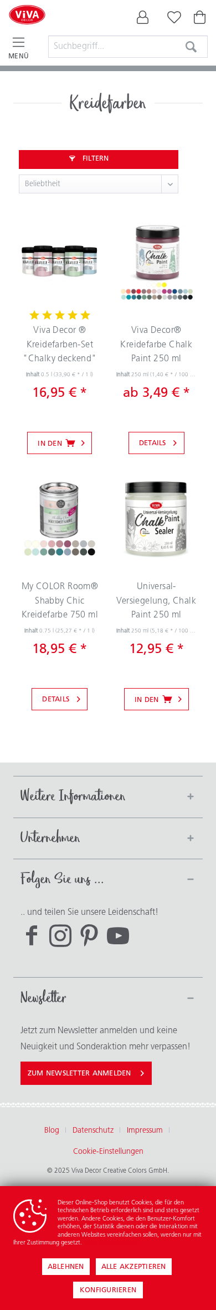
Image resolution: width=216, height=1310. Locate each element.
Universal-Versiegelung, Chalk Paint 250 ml (156, 601)
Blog (51, 1131)
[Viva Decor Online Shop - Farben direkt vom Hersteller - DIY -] (27, 28)
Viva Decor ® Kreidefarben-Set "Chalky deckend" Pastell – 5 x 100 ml (59, 347)
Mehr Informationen (110, 1243)
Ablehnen (66, 1267)
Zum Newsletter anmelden (79, 1073)
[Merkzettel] (172, 20)
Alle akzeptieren (133, 1267)
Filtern (94, 158)
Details (152, 443)
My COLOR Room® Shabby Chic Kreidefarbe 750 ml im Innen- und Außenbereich (60, 603)
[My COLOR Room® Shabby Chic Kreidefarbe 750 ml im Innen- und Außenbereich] (59, 519)
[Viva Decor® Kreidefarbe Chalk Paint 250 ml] (156, 262)
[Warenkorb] (200, 20)
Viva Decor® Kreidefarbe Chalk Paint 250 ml (156, 344)
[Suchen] (191, 46)
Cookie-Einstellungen (108, 1152)
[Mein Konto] (143, 20)
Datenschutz (93, 1131)
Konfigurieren (108, 1290)
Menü (18, 56)
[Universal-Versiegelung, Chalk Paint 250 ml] (156, 519)
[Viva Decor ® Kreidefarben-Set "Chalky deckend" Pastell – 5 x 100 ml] (59, 262)
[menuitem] (143, 20)
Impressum (145, 1131)
